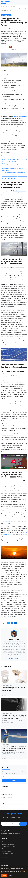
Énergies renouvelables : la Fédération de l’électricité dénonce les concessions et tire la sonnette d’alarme (14, 748)
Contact (4, 861)
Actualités (4, 841)
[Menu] (25, 2)
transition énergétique (7, 521)
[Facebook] (12, 623)
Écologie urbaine (6, 851)
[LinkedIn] (15, 623)
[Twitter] (8, 623)
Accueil (2, 6)
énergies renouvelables (20, 116)
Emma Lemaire (4, 695)
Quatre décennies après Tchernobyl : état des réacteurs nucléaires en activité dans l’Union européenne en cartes (14, 717)
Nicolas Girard (14, 639)
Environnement (6, 849)
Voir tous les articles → (14, 658)
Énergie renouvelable (11, 6)
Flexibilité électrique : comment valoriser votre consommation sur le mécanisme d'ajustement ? (14, 689)
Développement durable (8, 846)
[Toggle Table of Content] (2, 156)
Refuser (10, 875)
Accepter (4, 875)
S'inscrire (14, 780)
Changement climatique (8, 844)
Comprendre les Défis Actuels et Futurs (14, 172)
